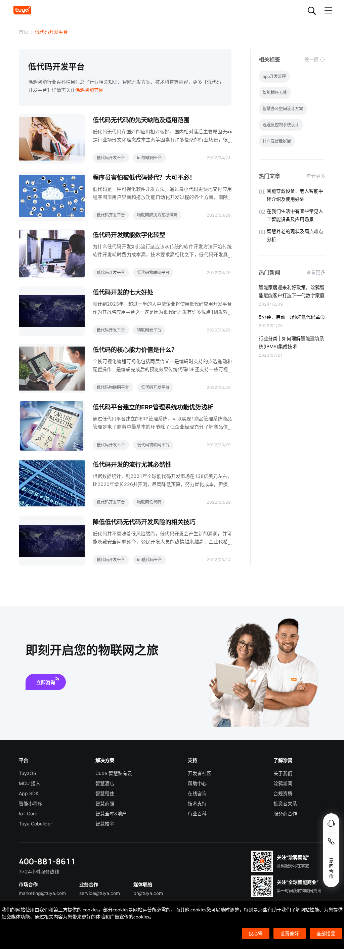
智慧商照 (104, 803)
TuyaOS (27, 773)
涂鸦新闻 (282, 783)
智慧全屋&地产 (111, 813)
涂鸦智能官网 (89, 90)
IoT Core (28, 813)
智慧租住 (104, 793)
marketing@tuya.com (42, 893)
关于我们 (282, 773)
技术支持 (197, 803)
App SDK (29, 793)
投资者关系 (285, 803)
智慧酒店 (104, 783)
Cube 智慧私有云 (113, 773)
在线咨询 (197, 793)
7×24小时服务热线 (39, 871)
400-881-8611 (47, 861)
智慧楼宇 (104, 823)
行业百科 (197, 813)
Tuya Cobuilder (35, 823)
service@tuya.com (99, 893)
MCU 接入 (29, 783)
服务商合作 (285, 813)
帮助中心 (197, 783)
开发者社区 (199, 773)
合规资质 (282, 793)
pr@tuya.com (148, 893)
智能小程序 (30, 803)
